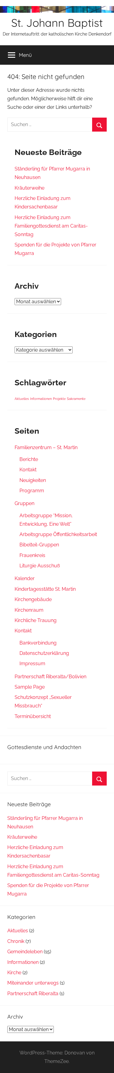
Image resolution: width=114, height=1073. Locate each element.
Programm (31, 491)
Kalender (25, 578)
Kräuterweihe (29, 188)
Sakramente (76, 399)
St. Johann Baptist (57, 22)
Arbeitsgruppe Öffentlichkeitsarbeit (58, 534)
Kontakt (27, 470)
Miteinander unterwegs (33, 983)
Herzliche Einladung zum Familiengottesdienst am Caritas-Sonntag (51, 226)
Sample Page (30, 687)
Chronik (15, 941)
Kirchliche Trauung (36, 620)
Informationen (41, 399)
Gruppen (24, 503)
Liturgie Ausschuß (39, 566)
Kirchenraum (29, 610)
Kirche (14, 972)
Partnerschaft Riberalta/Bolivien (50, 676)
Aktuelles (22, 399)
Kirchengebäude (33, 599)
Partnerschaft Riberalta (32, 993)
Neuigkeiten (32, 480)
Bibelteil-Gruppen (39, 545)
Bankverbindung (38, 643)
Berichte (28, 459)
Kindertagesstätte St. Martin (45, 589)
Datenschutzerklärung (44, 653)
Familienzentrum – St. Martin (46, 447)
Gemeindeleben (25, 951)
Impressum (32, 663)
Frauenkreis (32, 555)
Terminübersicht (33, 716)
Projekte (59, 399)
